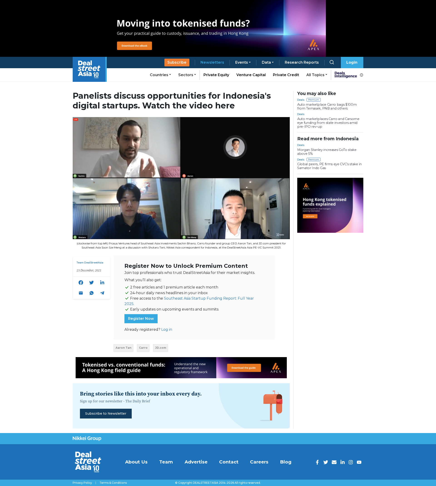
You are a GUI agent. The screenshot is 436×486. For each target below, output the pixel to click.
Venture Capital (251, 75)
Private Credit (286, 75)
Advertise (196, 462)
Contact (228, 462)
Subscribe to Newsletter (105, 413)
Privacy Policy (82, 482)
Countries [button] (159, 75)
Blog (285, 462)
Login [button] (351, 62)
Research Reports (302, 62)
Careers (259, 462)
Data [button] (266, 62)
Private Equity (216, 75)
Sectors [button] (185, 75)
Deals (300, 99)
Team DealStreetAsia (90, 262)
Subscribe (176, 62)
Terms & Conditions (113, 482)
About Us (136, 462)
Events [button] (241, 62)
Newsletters (212, 62)
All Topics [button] (315, 75)
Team (166, 462)
